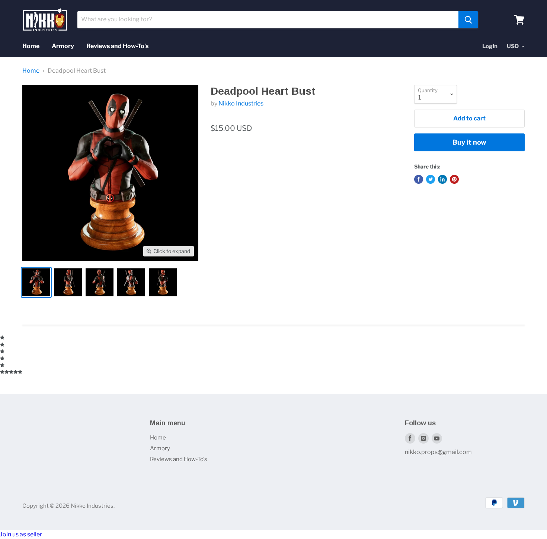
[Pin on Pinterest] (454, 179)
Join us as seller (21, 534)
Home (30, 46)
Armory (63, 46)
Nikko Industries (240, 103)
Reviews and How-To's (117, 46)
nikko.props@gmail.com (438, 452)
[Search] (468, 19)
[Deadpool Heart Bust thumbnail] (36, 282)
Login (490, 46)
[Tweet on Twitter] (430, 179)
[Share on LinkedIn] (442, 179)
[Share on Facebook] (418, 179)
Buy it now (469, 142)
